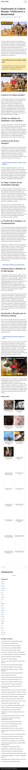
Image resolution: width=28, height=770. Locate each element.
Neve (2, 768)
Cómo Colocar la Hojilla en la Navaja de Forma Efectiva (13, 652)
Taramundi (3, 632)
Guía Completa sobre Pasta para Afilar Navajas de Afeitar (13, 654)
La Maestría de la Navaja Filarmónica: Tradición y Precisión (13, 692)
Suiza (2, 630)
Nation (2, 612)
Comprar (3, 597)
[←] (5, 2)
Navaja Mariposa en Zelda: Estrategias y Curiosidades (12, 696)
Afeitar (2, 581)
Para (2, 625)
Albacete (3, 583)
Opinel (2, 623)
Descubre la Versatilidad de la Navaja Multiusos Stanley (13, 705)
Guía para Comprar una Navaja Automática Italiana (12, 664)
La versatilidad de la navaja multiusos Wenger (10, 709)
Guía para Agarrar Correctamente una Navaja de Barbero (13, 734)
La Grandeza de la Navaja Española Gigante (10, 761)
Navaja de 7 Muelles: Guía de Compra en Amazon (11, 707)
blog (2, 592)
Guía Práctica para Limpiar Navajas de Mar (10, 703)
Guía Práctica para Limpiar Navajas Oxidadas (11, 650)
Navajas (2, 616)
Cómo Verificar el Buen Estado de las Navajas (11, 645)
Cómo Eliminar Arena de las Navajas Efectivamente (12, 751)
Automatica (3, 588)
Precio (2, 627)
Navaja (2, 614)
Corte (2, 599)
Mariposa (3, 603)
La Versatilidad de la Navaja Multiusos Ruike (10, 746)
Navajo (2, 619)
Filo (1, 601)
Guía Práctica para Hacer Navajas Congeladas (11, 656)
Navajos (2, 621)
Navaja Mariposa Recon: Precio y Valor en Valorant (12, 728)
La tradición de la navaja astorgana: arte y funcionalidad (12, 740)
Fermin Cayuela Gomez (7, 17)
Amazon (3, 586)
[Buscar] (25, 567)
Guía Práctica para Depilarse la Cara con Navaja (11, 667)
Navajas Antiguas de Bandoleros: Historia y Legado (12, 738)
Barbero (2, 590)
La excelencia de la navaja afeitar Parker (9, 643)
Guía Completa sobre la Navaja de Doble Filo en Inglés (12, 715)
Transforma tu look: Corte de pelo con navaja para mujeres (13, 694)
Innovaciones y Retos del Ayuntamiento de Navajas (12, 736)
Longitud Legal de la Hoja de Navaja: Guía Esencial (12, 748)
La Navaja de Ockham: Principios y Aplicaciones (11, 683)
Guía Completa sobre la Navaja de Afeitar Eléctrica (12, 677)
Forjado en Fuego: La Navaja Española (9, 726)
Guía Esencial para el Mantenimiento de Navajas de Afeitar (13, 753)
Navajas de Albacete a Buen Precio (8, 675)
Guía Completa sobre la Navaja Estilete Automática (12, 641)
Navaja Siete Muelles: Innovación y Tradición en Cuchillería (13, 689)
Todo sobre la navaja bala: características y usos (11, 679)
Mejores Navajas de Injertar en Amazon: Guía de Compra (13, 700)
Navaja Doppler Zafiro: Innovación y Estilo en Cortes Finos (13, 759)
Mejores (2, 608)
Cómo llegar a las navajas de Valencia (9, 658)
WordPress (14, 768)
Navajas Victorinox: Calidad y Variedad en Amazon (12, 681)
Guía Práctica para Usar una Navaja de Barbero (11, 647)
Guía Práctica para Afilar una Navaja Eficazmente (11, 721)
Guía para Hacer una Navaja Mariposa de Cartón (11, 723)
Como (2, 594)
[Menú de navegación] (25, 2)
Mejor (2, 605)
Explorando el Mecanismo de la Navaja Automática (12, 672)
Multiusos (3, 610)
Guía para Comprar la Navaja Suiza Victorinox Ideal (12, 698)
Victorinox (3, 634)
